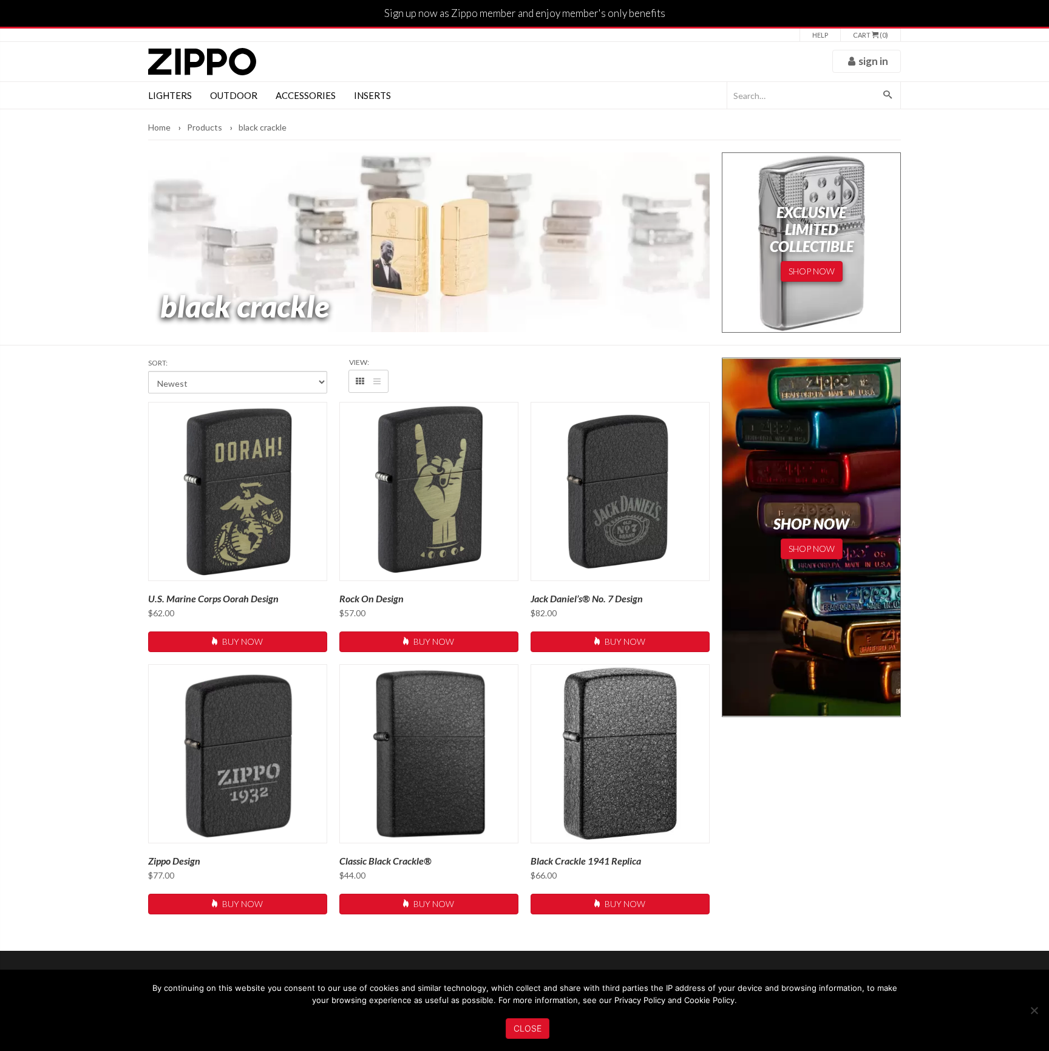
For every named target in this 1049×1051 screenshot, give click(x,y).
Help (820, 35)
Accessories (306, 95)
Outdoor (233, 95)
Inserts (372, 95)
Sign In (873, 61)
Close (527, 1028)
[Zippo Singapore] (202, 61)
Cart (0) (870, 35)
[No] (1034, 1010)
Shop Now (812, 271)
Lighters (170, 95)
